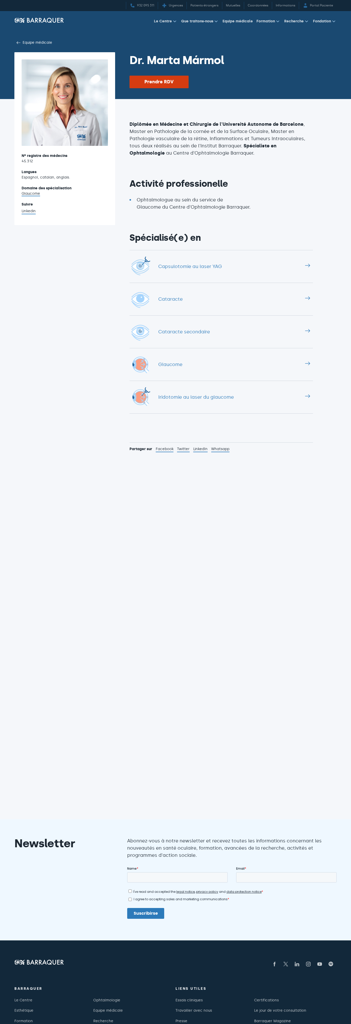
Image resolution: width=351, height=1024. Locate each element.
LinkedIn (200, 449)
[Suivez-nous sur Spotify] (331, 964)
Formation (265, 21)
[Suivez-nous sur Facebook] (274, 964)
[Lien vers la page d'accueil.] (39, 20)
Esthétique (23, 1010)
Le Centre (163, 21)
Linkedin (29, 211)
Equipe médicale (238, 21)
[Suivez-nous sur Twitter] (285, 964)
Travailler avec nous (194, 1010)
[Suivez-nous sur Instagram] (308, 964)
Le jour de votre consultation (280, 1010)
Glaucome (31, 193)
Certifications (266, 1000)
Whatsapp (220, 449)
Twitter (183, 449)
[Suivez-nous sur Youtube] (319, 964)
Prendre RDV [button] (159, 82)
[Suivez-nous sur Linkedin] (297, 964)
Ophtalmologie (106, 1000)
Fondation (322, 21)
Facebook (164, 449)
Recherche (294, 21)
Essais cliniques (189, 1000)
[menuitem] (166, 22)
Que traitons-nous (197, 21)
